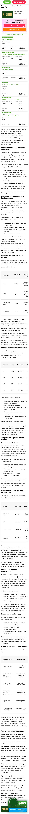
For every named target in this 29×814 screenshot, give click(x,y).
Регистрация (19, 2)
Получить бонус (14, 29)
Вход (7, 2)
